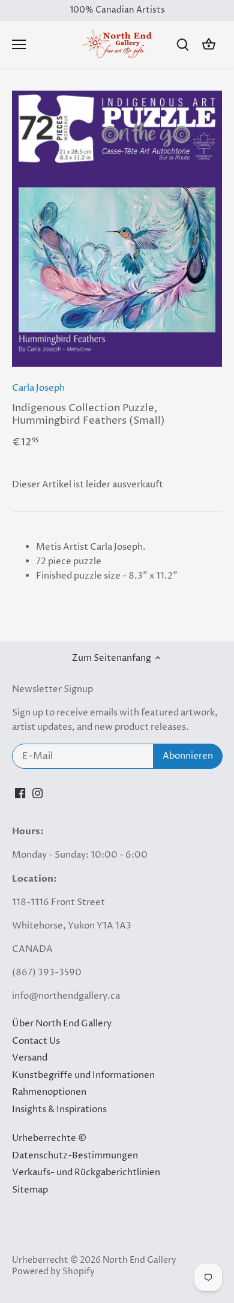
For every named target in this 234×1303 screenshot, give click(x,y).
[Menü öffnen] (19, 44)
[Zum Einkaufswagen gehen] (209, 44)
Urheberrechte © (49, 1138)
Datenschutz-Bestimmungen (75, 1155)
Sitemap (30, 1190)
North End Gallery (139, 1260)
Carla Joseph (38, 388)
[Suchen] (182, 44)
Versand (29, 1058)
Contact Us (36, 1041)
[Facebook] (20, 792)
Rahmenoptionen (49, 1092)
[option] (117, 229)
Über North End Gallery (62, 1023)
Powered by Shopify (53, 1271)
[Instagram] (37, 792)
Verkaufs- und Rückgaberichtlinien (86, 1172)
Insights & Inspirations (59, 1109)
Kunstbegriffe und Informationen (83, 1075)
